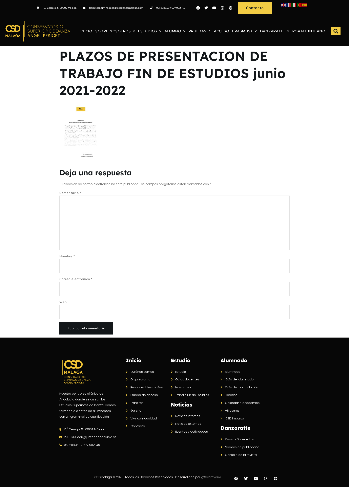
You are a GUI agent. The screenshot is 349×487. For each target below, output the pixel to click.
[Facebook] (198, 8)
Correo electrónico (76, 279)
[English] (283, 5)
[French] (288, 5)
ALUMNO (172, 31)
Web (63, 302)
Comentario (70, 192)
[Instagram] (222, 8)
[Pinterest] (230, 8)
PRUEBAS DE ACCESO (208, 31)
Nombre (67, 256)
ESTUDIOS (147, 31)
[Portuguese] (299, 5)
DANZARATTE (272, 31)
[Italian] (294, 5)
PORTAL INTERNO (308, 31)
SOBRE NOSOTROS (113, 31)
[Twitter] (206, 8)
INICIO (86, 31)
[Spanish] (304, 5)
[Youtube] (214, 8)
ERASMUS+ (242, 31)
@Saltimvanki (211, 477)
